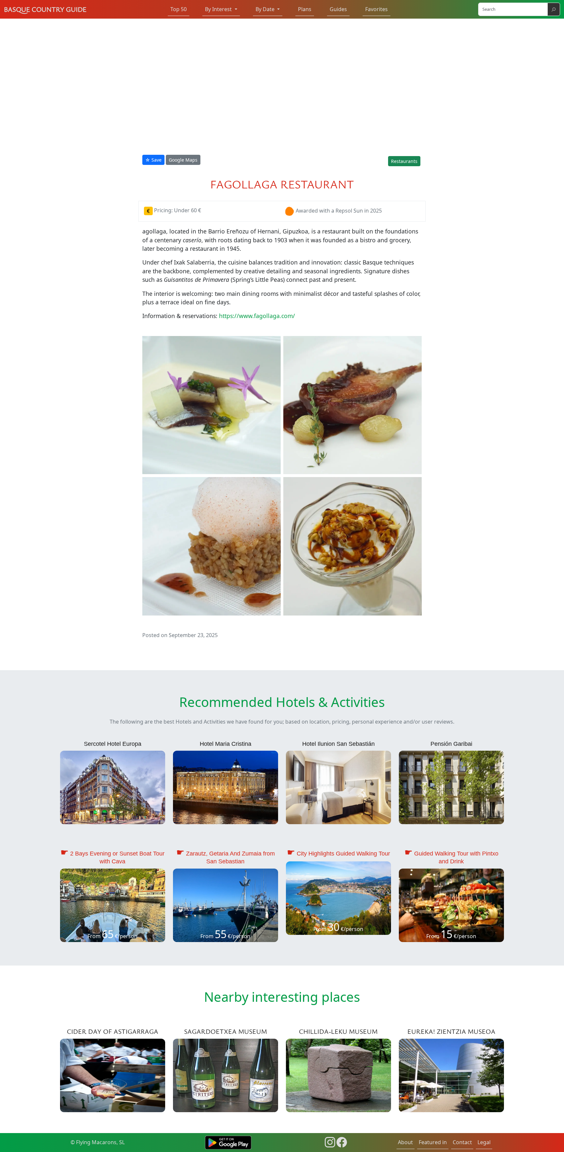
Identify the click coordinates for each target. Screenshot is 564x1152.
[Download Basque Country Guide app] (228, 1141)
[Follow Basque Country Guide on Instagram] (330, 1141)
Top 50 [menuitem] (178, 9)
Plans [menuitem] (304, 9)
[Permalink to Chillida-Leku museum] (338, 1074)
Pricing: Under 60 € (174, 210)
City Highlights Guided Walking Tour (343, 853)
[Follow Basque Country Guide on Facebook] (342, 1141)
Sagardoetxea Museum (225, 1031)
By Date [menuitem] (266, 9)
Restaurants (404, 161)
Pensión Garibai (451, 744)
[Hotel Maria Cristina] (225, 787)
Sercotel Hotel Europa (112, 744)
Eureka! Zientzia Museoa (451, 1031)
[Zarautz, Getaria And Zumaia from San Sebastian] (225, 904)
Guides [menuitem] (338, 9)
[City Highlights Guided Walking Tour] (338, 897)
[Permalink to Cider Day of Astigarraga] (112, 1074)
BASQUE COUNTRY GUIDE (45, 9)
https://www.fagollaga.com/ (257, 316)
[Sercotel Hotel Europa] (112, 787)
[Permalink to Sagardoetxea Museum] (225, 1074)
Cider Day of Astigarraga (112, 1031)
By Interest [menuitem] (219, 9)
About (405, 1142)
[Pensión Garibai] (451, 787)
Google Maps (183, 160)
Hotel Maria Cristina (225, 744)
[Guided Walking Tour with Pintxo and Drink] (451, 904)
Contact (462, 1142)
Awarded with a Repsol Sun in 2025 (339, 211)
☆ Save (153, 160)
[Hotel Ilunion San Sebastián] (338, 787)
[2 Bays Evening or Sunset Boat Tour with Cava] (112, 904)
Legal (484, 1142)
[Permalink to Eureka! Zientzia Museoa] (451, 1074)
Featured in (433, 1142)
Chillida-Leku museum (338, 1031)
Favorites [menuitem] (376, 9)
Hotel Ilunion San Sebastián (338, 744)
